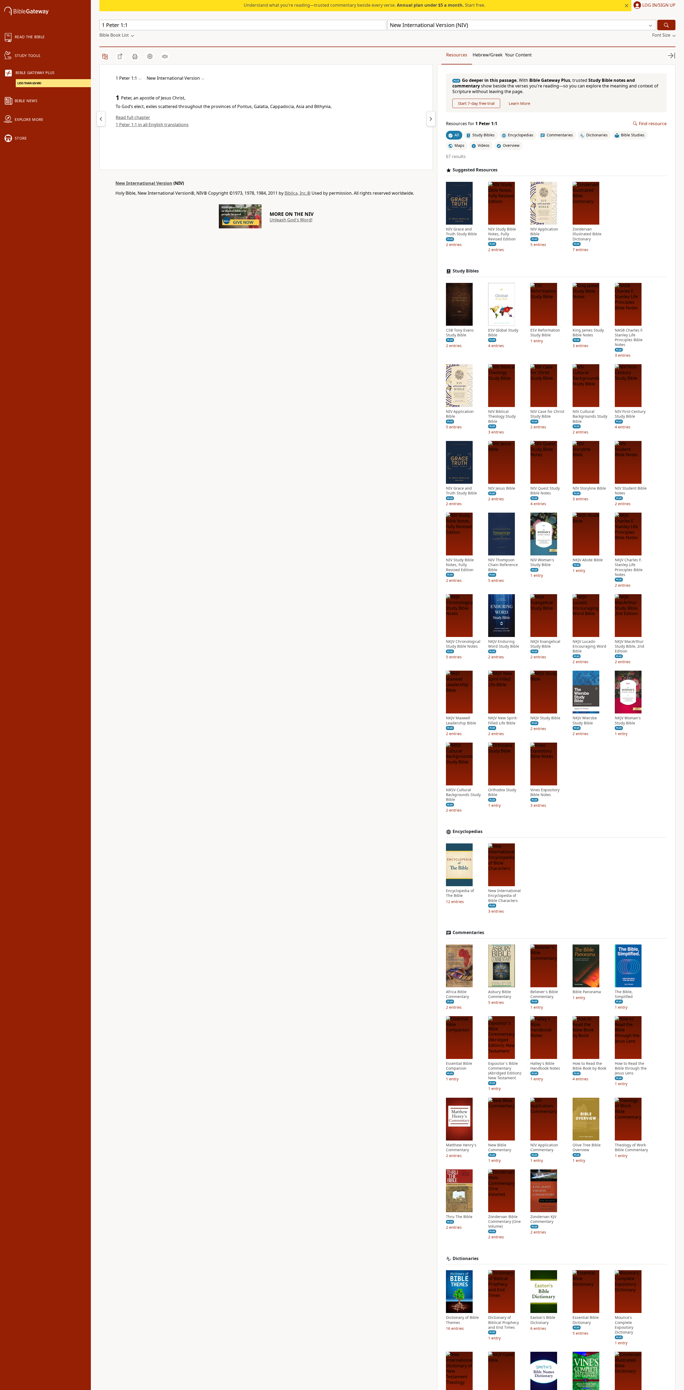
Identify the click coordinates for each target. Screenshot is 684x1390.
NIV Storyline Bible (589, 488)
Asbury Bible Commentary (499, 994)
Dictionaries (466, 1258)
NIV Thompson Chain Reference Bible (503, 565)
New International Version (143, 183)
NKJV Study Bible (545, 718)
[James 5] (101, 118)
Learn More (519, 103)
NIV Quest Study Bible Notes (545, 491)
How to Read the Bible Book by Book (589, 1066)
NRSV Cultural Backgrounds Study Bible (463, 795)
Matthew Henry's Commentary (461, 1147)
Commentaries (468, 932)
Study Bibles (466, 271)
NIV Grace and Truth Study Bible (461, 231)
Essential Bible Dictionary (586, 1320)
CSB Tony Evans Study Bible (460, 332)
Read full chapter (133, 117)
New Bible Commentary (499, 1147)
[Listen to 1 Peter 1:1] (165, 56)
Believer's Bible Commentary (544, 994)
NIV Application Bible (544, 231)
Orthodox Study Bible (502, 792)
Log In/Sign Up (658, 5)
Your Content (518, 55)
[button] (653, 5)
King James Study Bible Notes (588, 332)
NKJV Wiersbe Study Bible (585, 720)
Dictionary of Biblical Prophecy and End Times (503, 1322)
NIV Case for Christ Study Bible (547, 414)
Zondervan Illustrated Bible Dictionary (587, 234)
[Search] (666, 25)
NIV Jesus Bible (501, 488)
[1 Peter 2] (431, 118)
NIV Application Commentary (544, 1147)
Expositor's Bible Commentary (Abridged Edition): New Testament (505, 1071)
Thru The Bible (459, 1216)
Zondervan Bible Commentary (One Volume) (504, 1221)
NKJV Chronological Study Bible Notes (463, 644)
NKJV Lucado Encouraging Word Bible (589, 646)
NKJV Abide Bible (588, 560)
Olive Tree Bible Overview (587, 1147)
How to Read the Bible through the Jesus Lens (631, 1068)
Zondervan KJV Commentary (543, 1219)
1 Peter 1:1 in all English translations (152, 125)
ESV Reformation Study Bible (545, 332)
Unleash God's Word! (291, 220)
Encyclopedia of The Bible (460, 893)
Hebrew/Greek (488, 55)
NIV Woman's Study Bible (542, 562)
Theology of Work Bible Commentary (631, 1147)
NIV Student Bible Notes (631, 491)
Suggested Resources (475, 170)
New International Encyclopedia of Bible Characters (504, 895)
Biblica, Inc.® (297, 193)
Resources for (471, 123)
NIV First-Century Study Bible (630, 414)
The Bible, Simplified (624, 994)
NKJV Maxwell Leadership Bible (461, 720)
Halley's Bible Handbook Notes (545, 1066)
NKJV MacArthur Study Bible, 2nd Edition (629, 646)
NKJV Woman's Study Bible (628, 720)
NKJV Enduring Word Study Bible (503, 644)
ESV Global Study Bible (503, 332)
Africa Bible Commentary (457, 994)
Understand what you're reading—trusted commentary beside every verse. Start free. (364, 5)
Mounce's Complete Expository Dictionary (624, 1325)
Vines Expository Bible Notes (544, 792)
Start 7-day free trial (476, 103)
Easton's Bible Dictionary (542, 1320)
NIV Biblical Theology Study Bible (502, 416)
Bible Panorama (587, 991)
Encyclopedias (468, 831)
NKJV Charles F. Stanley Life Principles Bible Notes (629, 567)
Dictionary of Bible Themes (462, 1320)
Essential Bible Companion (459, 1066)
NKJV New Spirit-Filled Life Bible (503, 720)
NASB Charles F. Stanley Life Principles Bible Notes (629, 337)
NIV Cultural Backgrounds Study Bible (590, 416)
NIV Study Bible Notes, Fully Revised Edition (502, 234)
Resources (456, 55)
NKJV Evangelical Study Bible (545, 644)
